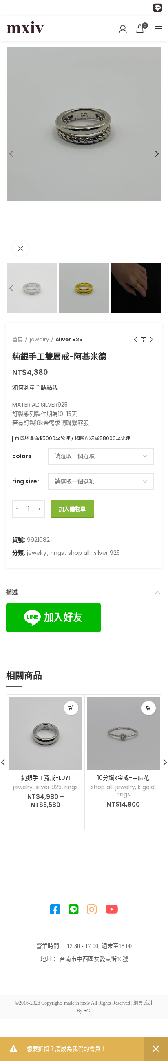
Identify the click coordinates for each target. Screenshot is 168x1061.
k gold (146, 787)
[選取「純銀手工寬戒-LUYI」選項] (71, 708)
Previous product (135, 340)
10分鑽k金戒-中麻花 (123, 777)
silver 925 (69, 339)
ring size (24, 481)
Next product (152, 340)
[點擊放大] (20, 248)
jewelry (39, 339)
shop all (79, 552)
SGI (88, 1011)
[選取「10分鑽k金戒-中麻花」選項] (148, 708)
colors (21, 456)
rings (57, 552)
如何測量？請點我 (35, 387)
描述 (12, 592)
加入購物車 (72, 509)
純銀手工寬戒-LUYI (45, 777)
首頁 (17, 339)
